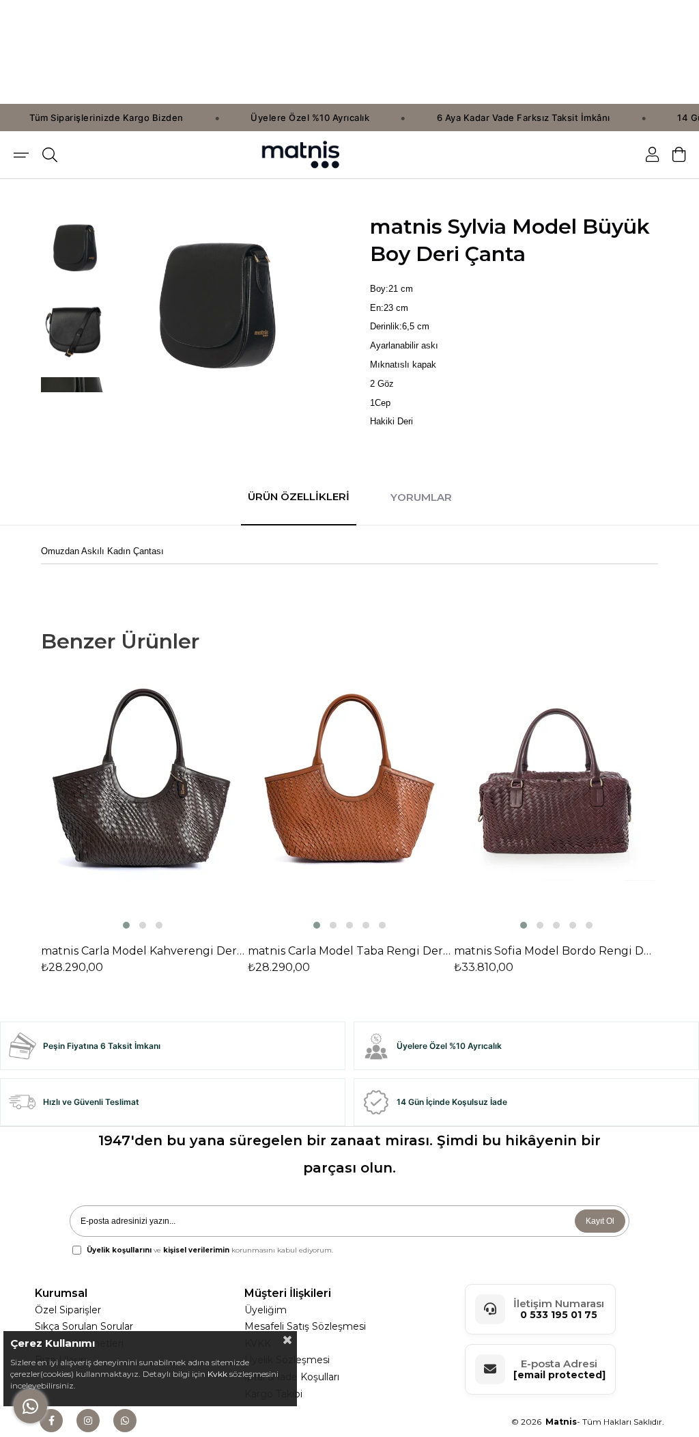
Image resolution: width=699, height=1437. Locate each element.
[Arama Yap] (49, 155)
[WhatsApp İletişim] (30, 1406)
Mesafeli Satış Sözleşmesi (305, 1326)
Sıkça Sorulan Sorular (84, 1326)
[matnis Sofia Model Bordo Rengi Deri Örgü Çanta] (556, 804)
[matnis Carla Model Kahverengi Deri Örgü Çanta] (143, 804)
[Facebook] (51, 1420)
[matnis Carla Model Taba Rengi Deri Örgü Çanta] (350, 804)
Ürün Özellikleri (299, 496)
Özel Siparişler (68, 1310)
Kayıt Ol (600, 1221)
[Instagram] (88, 1420)
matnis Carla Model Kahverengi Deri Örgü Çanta (143, 950)
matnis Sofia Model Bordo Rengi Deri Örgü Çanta (556, 950)
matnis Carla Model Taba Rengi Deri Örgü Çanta (350, 950)
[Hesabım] (652, 155)
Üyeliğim (265, 1310)
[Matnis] (301, 154)
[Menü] (21, 155)
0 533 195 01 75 (558, 1315)
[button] (126, 925)
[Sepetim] (678, 155)
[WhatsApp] (125, 1420)
